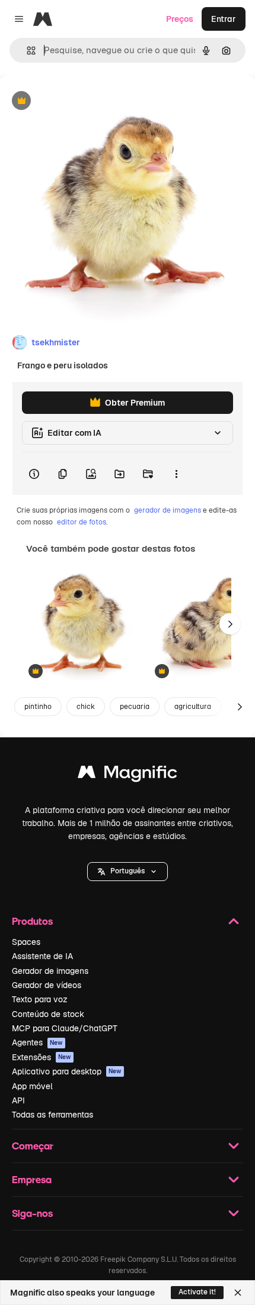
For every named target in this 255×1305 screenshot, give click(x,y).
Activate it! (197, 1292)
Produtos (32, 921)
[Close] (238, 1292)
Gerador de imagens (50, 971)
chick (85, 706)
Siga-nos (32, 1213)
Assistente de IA (42, 956)
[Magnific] (127, 775)
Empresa (32, 1179)
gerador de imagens (167, 510)
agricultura (192, 706)
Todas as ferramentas (52, 1114)
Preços (179, 19)
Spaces (26, 942)
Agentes (37, 1042)
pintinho (38, 706)
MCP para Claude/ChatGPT (64, 1028)
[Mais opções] (176, 473)
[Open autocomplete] (26, 50)
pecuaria (134, 706)
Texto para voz (40, 999)
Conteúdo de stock (48, 1014)
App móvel (32, 1086)
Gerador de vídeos (46, 985)
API (18, 1100)
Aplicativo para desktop (67, 1071)
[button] (127, 871)
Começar (32, 1145)
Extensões (41, 1057)
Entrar (223, 19)
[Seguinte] (230, 624)
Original (76, 101)
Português (127, 871)
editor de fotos (81, 522)
